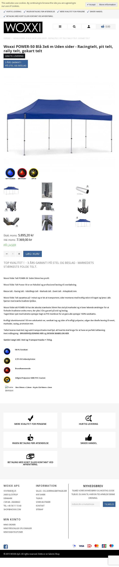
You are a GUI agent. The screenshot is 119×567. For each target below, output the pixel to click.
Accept (92, 4)
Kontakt (40, 505)
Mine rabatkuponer (13, 532)
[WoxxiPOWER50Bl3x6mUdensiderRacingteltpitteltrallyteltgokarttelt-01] (11, 190)
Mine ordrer (9, 524)
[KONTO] (89, 26)
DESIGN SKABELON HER (58, 333)
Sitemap (39, 509)
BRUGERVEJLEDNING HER (32, 333)
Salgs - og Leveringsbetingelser (51, 491)
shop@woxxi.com (12, 509)
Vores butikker (43, 502)
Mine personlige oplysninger (18, 528)
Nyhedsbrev (93, 486)
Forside (7, 38)
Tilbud (39, 498)
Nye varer (40, 494)
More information (107, 4)
